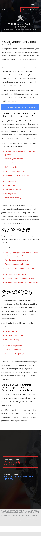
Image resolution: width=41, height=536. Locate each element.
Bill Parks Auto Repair (20, 25)
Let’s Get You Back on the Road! (20, 107)
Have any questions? (17, 462)
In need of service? (19, 476)
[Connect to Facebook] (2, 9)
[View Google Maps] (4, 9)
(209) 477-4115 (31, 10)
